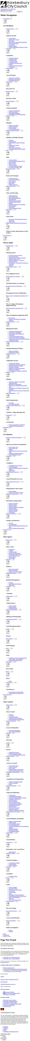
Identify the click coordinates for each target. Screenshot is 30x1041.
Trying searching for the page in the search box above (15, 969)
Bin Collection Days (13, 197)
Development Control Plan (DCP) (16, 334)
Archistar (11, 265)
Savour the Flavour (13, 888)
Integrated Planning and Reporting (16, 719)
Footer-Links (6, 935)
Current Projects (10, 68)
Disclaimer (5, 1027)
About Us (11, 714)
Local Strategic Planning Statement (16, 337)
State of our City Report (14, 807)
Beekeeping (11, 585)
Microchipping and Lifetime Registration (18, 42)
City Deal (11, 523)
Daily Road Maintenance (14, 179)
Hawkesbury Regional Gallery (10, 1002)
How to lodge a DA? (13, 447)
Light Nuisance (12, 141)
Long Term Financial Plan (14, 802)
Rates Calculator (12, 162)
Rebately (11, 203)
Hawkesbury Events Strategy (15, 889)
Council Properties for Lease (12, 472)
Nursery (8, 629)
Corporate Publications (11, 785)
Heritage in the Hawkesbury (15, 384)
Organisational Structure (14, 805)
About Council (9, 704)
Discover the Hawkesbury (9, 1005)
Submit (4, 1036)
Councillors (9, 866)
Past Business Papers (13, 830)
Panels (10, 784)
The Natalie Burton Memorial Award (17, 754)
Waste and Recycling (11, 186)
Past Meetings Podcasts (14, 831)
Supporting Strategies (13, 809)
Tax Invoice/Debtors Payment (15, 166)
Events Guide (12, 891)
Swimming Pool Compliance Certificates (18, 371)
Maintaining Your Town (14, 80)
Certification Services (11, 353)
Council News (9, 842)
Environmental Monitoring (15, 198)
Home (4, 933)
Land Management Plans (11, 619)
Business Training (13, 504)
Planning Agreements (13, 351)
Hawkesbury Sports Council (15, 554)
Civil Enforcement (13, 466)
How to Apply (12, 768)
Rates (7, 150)
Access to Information (11, 720)
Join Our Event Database (14, 897)
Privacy (5, 1030)
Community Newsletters (14, 863)
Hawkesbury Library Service (9, 1000)
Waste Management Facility (15, 208)
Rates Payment (12, 163)
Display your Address (13, 125)
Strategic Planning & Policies (12, 341)
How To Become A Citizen (15, 900)
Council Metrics (9, 832)
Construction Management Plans (16, 426)
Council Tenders (12, 491)
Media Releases (12, 852)
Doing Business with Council (12, 481)
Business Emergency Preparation (16, 507)
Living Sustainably (10, 101)
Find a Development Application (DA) (14, 308)
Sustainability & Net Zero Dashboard (17, 114)
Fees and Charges (10, 901)
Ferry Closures (12, 181)
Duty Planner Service (13, 256)
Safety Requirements (11, 393)
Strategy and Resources (11, 513)
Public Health (12, 470)
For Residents (6, 18)
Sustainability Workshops (14, 113)
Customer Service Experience (15, 718)
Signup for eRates (13, 165)
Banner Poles (12, 549)
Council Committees (13, 783)
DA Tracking (12, 317)
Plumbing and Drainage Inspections (17, 368)
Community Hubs (13, 59)
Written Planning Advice (14, 259)
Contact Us (11, 715)
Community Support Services (15, 63)
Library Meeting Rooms (14, 555)
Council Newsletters (10, 853)
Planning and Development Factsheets (17, 257)
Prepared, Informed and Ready (15, 65)
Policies (10, 930)
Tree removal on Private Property (16, 692)
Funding (11, 64)
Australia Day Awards (14, 752)
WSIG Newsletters (13, 865)
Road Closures (12, 182)
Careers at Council (10, 756)
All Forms (8, 733)
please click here (22, 970)
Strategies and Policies (14, 352)
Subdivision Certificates (14, 369)
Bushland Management (11, 573)
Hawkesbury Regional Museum (10, 1001)
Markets (10, 449)
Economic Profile (13, 508)
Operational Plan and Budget (15, 804)
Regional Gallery (12, 607)
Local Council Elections (11, 911)
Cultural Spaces (9, 596)
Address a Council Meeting (15, 821)
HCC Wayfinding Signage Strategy (16, 528)
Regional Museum (13, 608)
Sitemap (5, 1029)
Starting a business (13, 511)
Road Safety (11, 183)
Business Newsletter (13, 503)
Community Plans (13, 60)
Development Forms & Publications (14, 286)
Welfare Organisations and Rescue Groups (18, 47)
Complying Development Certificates (17, 364)
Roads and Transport (11, 168)
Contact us (5, 1026)
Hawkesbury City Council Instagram (11, 958)
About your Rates (13, 160)
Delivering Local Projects (14, 79)
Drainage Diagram (13, 261)
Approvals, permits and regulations (14, 437)
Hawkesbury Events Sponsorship (16, 895)
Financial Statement (13, 801)
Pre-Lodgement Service (11, 266)
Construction (9, 415)
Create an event (12, 892)
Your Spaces (6, 529)
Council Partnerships (13, 717)
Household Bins (12, 199)
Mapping (8, 115)
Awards (8, 742)
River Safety (9, 661)
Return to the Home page (8, 967)
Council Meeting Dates (14, 825)
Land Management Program (15, 584)
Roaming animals (13, 46)
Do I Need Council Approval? (15, 255)
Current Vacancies (13, 767)
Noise (10, 144)
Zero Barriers (12, 512)
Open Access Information (14, 730)
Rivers (7, 671)
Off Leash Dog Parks (13, 43)
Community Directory (14, 58)
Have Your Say (9, 81)
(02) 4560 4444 (4, 981)
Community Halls (13, 552)
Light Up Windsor (13, 887)
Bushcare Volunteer (13, 570)
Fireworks (11, 140)
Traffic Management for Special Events (17, 896)
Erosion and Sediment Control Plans (17, 424)
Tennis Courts (12, 558)
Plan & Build (6, 235)
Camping (11, 550)
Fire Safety (11, 402)
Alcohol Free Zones (13, 178)
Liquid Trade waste (13, 448)
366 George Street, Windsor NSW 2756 (9, 979)
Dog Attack (11, 41)
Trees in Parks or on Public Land (16, 693)
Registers (11, 931)
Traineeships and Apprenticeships (16, 769)
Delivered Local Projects (14, 78)
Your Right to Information (14, 731)
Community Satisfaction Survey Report (17, 797)
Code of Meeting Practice (14, 823)
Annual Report (12, 795)
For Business (6, 427)
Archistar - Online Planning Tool (13, 405)
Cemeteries (8, 586)
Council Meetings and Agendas (13, 811)
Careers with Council (13, 765)
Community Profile (13, 62)
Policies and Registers (11, 920)
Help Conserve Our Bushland (15, 571)
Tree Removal (9, 682)
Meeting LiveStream (13, 828)
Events (7, 877)
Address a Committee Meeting (15, 781)
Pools (7, 648)
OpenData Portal (7, 1006)
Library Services (12, 605)
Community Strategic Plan (15, 799)
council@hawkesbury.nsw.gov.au (8, 984)
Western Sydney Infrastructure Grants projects (16, 223)
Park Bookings (12, 557)
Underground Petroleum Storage (16, 453)
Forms (10, 893)
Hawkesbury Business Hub (12, 493)
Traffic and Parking (13, 184)
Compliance (9, 456)
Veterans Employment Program (16, 770)
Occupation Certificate (14, 367)
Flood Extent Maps (13, 126)
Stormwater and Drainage (14, 147)
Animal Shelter (12, 38)
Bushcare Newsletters (13, 569)
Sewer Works (12, 221)
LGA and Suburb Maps (14, 129)
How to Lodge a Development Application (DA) (17, 295)
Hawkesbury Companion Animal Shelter (12, 1003)
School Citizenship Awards (15, 753)
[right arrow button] (11, 18)
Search (2, 11)
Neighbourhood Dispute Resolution (17, 142)
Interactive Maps (12, 128)
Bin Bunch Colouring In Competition (17, 204)
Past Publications (12, 806)
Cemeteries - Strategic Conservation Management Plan (17, 382)
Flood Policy (12, 335)
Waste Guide (12, 207)
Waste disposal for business (15, 454)
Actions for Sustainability (14, 110)
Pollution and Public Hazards (12, 130)
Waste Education (12, 205)
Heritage (8, 372)
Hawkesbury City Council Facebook (11, 957)
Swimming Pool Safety (14, 404)
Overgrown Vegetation (14, 145)
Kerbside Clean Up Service (15, 200)
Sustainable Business (13, 509)
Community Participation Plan (15, 331)
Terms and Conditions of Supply (16, 492)
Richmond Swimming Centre (15, 660)
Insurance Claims (10, 91)
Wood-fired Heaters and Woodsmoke (17, 149)
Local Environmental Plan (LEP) (16, 336)
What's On (11, 898)
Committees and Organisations (13, 772)
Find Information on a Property (13, 276)
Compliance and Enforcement (15, 465)
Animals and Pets (10, 28)
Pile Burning (12, 146)
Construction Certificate (14, 363)
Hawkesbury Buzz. (5, 962)
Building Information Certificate (16, 365)
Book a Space (9, 539)
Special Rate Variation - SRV (15, 167)
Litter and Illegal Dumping (15, 202)
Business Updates (13, 506)
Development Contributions (15, 332)
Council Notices (12, 864)
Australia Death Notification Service (17, 161)
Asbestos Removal (13, 195)
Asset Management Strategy (15, 796)
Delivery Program (13, 800)
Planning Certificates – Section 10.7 (17, 260)
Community (9, 48)
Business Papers (12, 822)
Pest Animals (12, 44)
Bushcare (8, 559)
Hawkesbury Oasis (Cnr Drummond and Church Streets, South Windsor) (18, 658)
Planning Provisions (10, 321)
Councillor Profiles (13, 876)
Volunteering (12, 67)
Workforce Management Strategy (16, 810)
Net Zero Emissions (13, 112)
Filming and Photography (14, 553)
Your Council (6, 694)
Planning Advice (10, 245)
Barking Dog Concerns (14, 39)
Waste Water (9, 209)
